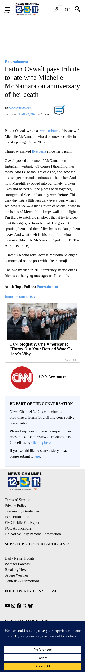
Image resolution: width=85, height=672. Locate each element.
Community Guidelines (22, 511)
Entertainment (47, 287)
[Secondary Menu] (11, 9)
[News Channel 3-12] (33, 9)
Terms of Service (17, 500)
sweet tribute (48, 131)
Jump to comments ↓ (20, 296)
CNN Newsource (20, 107)
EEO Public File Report (22, 523)
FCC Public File (17, 517)
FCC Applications (18, 528)
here (37, 456)
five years (38, 151)
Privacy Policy (15, 505)
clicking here (41, 443)
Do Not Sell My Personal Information (33, 534)
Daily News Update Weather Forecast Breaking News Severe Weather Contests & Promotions (22, 569)
